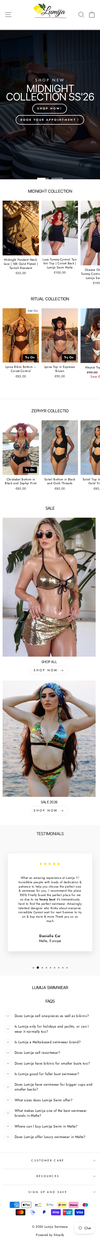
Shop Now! (49, 108)
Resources (47, 1176)
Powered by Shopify (50, 1235)
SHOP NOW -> (49, 670)
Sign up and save (47, 1192)
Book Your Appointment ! (50, 120)
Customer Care (47, 1160)
